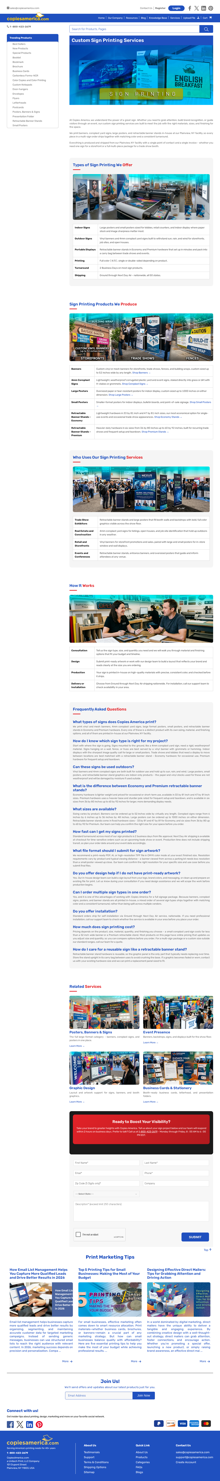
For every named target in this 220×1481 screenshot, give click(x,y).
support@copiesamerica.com (194, 1457)
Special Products (22, 53)
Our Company (115, 17)
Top (206, 1250)
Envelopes (18, 93)
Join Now (143, 1395)
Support (89, 1457)
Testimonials (92, 1452)
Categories (143, 1462)
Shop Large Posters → (121, 394)
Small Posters (20, 125)
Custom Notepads (22, 84)
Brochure (18, 66)
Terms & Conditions (96, 1462)
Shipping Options (95, 1467)
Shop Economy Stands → (168, 417)
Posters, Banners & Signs (26, 111)
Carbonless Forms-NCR (25, 75)
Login (176, 8)
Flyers (16, 98)
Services (175, 17)
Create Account (186, 1462)
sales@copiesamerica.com (24, 8)
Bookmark (18, 62)
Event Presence (156, 1032)
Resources (132, 17)
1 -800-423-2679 (17, 1452)
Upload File (189, 17)
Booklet (17, 57)
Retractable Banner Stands (27, 121)
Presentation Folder (23, 116)
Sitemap (89, 1472)
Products (141, 1457)
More (65, 1361)
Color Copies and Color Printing (29, 80)
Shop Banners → (141, 372)
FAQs (139, 1467)
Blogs (139, 1472)
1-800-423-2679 (148, 1131)
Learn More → (77, 1046)
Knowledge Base (158, 17)
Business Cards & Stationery (167, 1088)
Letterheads (19, 102)
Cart (205, 17)
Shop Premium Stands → (155, 431)
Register (160, 8)
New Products (20, 48)
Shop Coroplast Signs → (135, 383)
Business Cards (21, 71)
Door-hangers (20, 89)
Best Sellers (19, 44)
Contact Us (146, 8)
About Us (142, 1452)
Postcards (18, 107)
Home (101, 17)
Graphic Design (82, 1088)
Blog (143, 17)
